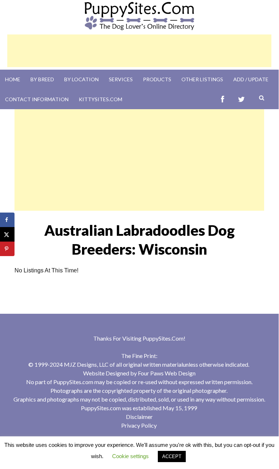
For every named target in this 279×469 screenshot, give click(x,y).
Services (121, 79)
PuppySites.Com (163, 338)
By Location (81, 79)
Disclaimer (139, 416)
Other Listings (202, 79)
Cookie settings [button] (130, 456)
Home (12, 79)
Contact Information (37, 99)
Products (157, 79)
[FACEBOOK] (222, 99)
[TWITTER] (241, 99)
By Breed (42, 79)
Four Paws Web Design (167, 373)
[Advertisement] (139, 50)
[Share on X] (7, 234)
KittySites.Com (100, 99)
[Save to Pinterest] (7, 249)
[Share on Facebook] (7, 220)
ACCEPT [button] (171, 456)
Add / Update (250, 79)
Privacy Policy (139, 425)
